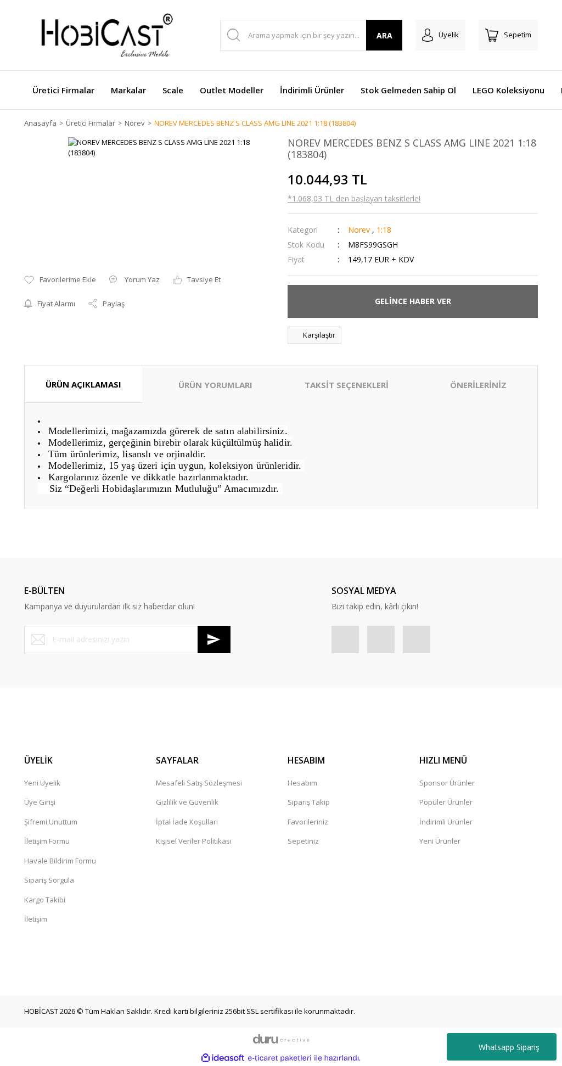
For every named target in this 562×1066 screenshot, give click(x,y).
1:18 (383, 230)
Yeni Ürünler (439, 841)
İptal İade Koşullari (187, 822)
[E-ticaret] (280, 1058)
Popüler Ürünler (446, 802)
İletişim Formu (47, 841)
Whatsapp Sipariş (509, 1047)
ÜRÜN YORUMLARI (215, 384)
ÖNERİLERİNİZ (478, 384)
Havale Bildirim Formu (60, 861)
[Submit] (214, 639)
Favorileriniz (308, 822)
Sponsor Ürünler (447, 783)
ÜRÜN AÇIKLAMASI (83, 384)
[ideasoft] (223, 1057)
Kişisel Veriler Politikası (194, 841)
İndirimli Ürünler (446, 822)
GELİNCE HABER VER (413, 301)
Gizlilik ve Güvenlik (187, 802)
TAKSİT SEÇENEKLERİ (347, 384)
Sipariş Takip (309, 802)
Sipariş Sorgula (49, 880)
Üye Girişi (39, 802)
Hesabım (302, 783)
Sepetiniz (303, 841)
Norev (359, 230)
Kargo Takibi (44, 900)
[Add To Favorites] (60, 279)
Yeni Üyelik (42, 783)
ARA (384, 35)
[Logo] (101, 35)
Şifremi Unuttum (50, 822)
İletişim (35, 919)
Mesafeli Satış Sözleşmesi (199, 783)
